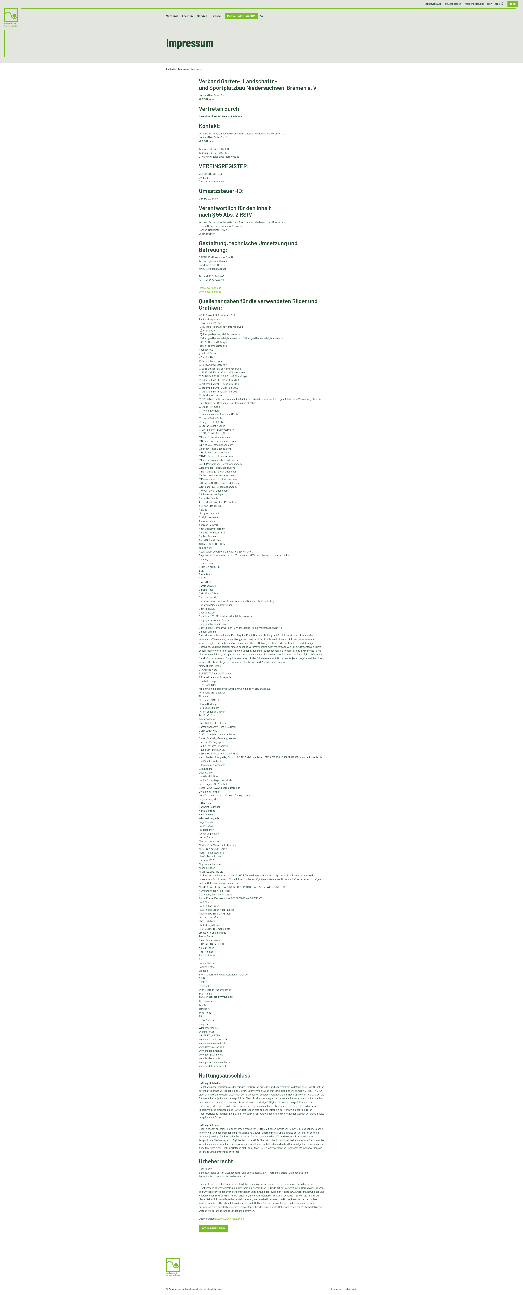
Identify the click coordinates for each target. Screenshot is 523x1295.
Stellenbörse (451, 4)
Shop (489, 4)
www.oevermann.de (210, 291)
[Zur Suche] (261, 16)
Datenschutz (351, 1289)
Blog (497, 4)
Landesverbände (433, 4)
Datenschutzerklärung (213, 1228)
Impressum (336, 1289)
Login (513, 4)
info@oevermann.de (210, 287)
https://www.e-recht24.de (229, 1218)
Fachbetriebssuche (474, 4)
